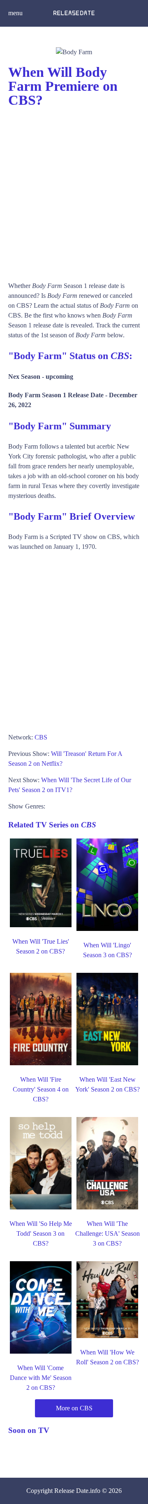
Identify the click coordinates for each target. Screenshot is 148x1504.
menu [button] (15, 12)
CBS (41, 737)
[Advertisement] (74, 191)
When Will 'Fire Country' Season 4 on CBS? (41, 1089)
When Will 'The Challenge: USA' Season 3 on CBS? (107, 1233)
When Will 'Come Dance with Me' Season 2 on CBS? (41, 1377)
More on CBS (74, 1408)
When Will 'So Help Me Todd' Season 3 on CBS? (40, 1233)
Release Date (71, 1490)
